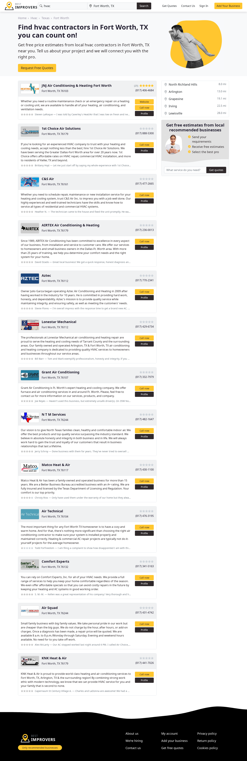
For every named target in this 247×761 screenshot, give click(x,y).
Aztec (46, 275)
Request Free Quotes (37, 68)
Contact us (133, 748)
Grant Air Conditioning (60, 372)
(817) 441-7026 (144, 663)
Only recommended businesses (40, 747)
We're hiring (134, 741)
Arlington (197, 91)
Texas (46, 18)
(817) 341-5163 (144, 566)
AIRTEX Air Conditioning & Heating (70, 225)
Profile (144, 113)
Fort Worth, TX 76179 (55, 134)
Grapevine (197, 99)
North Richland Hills (197, 84)
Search (144, 6)
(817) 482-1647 (144, 419)
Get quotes (216, 170)
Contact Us (188, 6)
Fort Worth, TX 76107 (55, 377)
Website (144, 101)
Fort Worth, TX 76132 (55, 567)
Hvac (34, 18)
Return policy (206, 741)
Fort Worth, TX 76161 (55, 184)
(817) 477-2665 (144, 183)
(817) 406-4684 (144, 90)
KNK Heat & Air (54, 658)
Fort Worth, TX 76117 (55, 470)
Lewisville (197, 113)
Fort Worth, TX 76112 (55, 281)
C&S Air (48, 179)
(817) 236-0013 (144, 230)
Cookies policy (207, 748)
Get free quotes (172, 748)
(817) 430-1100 (144, 469)
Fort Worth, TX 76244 (55, 420)
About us (132, 733)
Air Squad (50, 607)
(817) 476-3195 (144, 516)
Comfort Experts (55, 561)
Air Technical (52, 511)
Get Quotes (169, 6)
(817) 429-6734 (144, 326)
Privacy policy (207, 733)
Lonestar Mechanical (59, 322)
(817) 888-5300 (144, 133)
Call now (144, 107)
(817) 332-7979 (144, 377)
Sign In (203, 6)
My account (169, 733)
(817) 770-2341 (144, 280)
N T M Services (54, 414)
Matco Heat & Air (56, 464)
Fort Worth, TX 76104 (55, 516)
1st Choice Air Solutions (61, 128)
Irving (197, 106)
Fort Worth (61, 18)
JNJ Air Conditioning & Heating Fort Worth (77, 85)
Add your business (174, 741)
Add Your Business (228, 6)
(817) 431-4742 (144, 612)
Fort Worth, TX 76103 (55, 91)
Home (22, 18)
